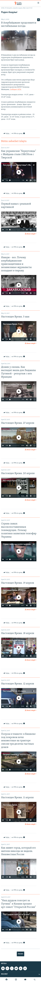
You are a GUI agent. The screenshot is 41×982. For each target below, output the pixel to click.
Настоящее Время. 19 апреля (14, 590)
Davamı (20, 954)
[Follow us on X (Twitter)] (12, 968)
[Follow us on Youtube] (16, 968)
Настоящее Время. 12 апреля (14, 691)
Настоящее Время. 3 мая (13, 324)
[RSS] (20, 968)
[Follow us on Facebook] (3, 968)
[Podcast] (25, 968)
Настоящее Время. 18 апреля (14, 641)
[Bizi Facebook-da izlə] (6, 979)
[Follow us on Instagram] (7, 968)
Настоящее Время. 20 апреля (14, 481)
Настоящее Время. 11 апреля (14, 805)
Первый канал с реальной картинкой (17, 215)
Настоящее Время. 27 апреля (14, 430)
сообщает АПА (15, 89)
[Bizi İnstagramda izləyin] (16, 979)
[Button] (6, 133)
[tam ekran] (34, 180)
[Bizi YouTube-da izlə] (25, 979)
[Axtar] (34, 979)
